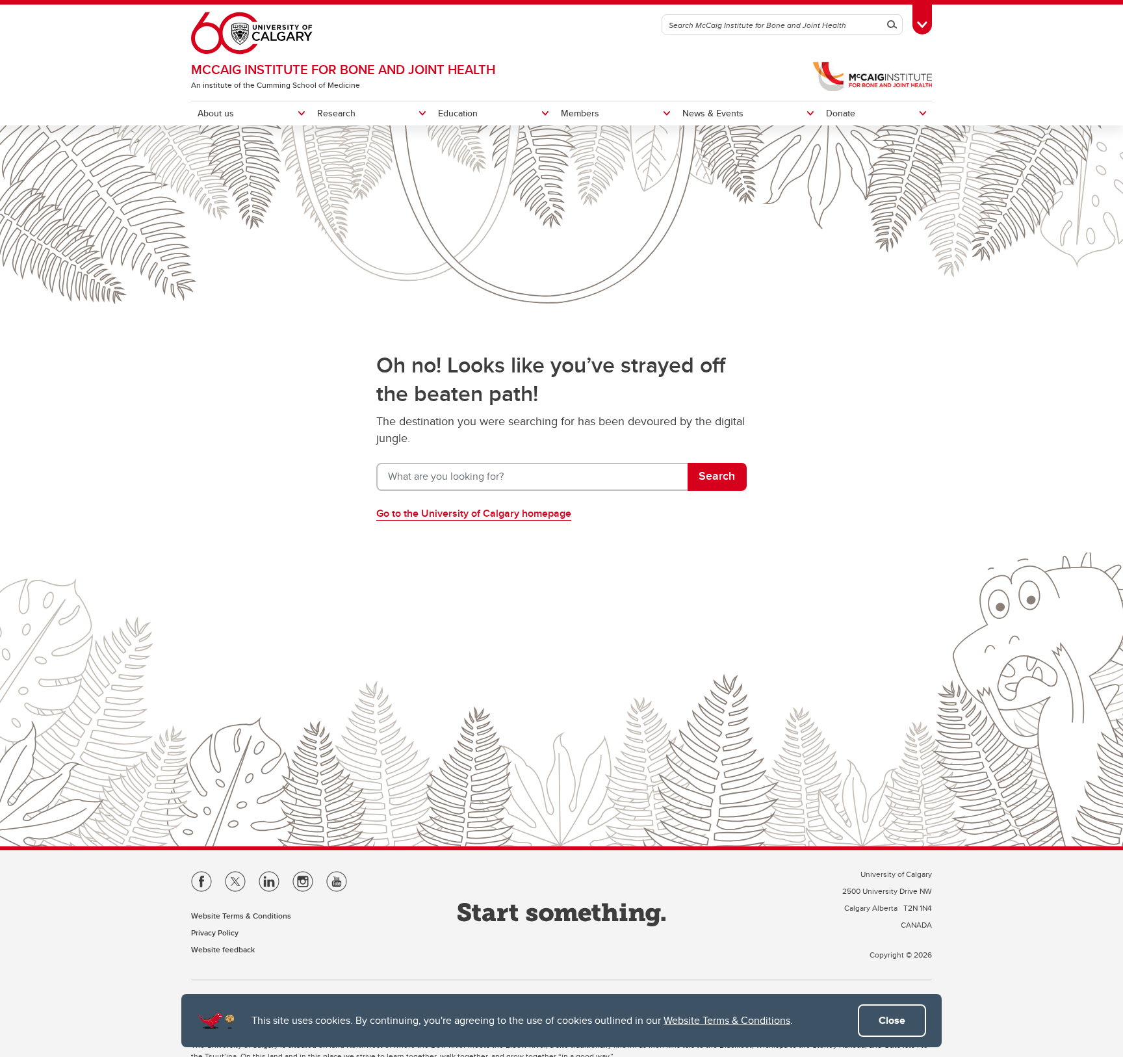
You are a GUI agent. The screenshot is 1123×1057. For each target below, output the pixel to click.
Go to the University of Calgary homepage (473, 513)
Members (580, 113)
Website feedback (223, 949)
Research (336, 113)
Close (892, 1020)
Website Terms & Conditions (727, 1020)
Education (458, 113)
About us (216, 113)
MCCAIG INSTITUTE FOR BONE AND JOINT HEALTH (343, 69)
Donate (840, 113)
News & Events (712, 113)
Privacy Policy (215, 932)
